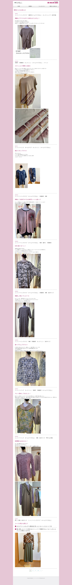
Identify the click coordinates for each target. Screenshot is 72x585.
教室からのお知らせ (53, 6)
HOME (19, 6)
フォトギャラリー (42, 6)
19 (38, 570)
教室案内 (30, 6)
